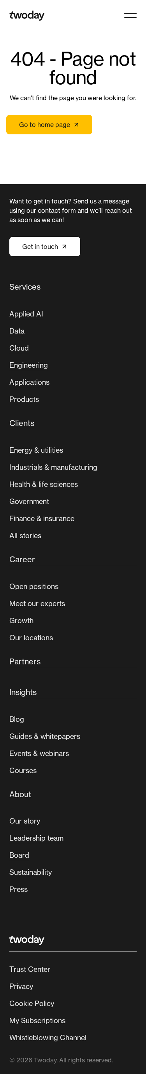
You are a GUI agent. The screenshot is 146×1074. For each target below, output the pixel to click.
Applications (29, 382)
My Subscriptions (37, 1020)
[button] (130, 15)
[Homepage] (27, 15)
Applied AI (26, 313)
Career (22, 559)
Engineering (28, 365)
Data (17, 331)
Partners (24, 661)
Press (18, 889)
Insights (23, 692)
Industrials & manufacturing (53, 467)
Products (24, 399)
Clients (21, 423)
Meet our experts (37, 603)
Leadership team (36, 838)
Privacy (21, 986)
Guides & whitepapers (44, 736)
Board (19, 855)
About (20, 794)
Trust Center (29, 969)
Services (24, 287)
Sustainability (30, 872)
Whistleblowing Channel (47, 1037)
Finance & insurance (41, 518)
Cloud (19, 348)
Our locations (31, 637)
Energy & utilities (36, 450)
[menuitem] (73, 346)
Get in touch (40, 246)
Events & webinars (39, 753)
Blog (16, 719)
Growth (21, 620)
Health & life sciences (43, 484)
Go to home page (44, 125)
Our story (24, 821)
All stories (25, 535)
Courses (23, 770)
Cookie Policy (31, 1003)
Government (29, 501)
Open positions (33, 586)
